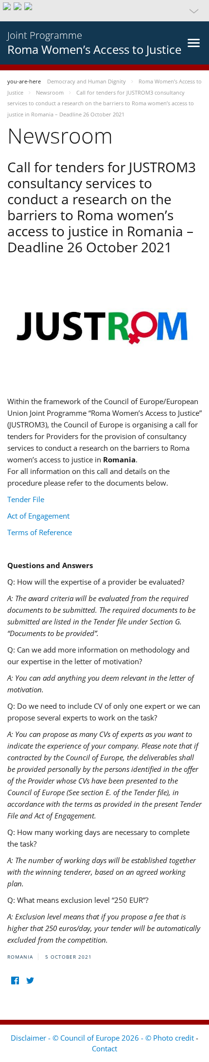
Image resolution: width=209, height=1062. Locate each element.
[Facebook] (14, 980)
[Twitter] (29, 980)
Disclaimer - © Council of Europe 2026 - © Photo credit (103, 1038)
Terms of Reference (39, 532)
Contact (104, 1048)
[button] (104, 10)
